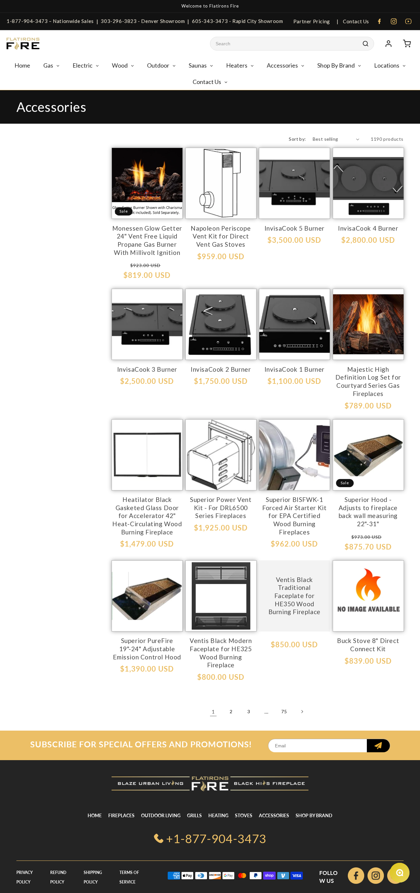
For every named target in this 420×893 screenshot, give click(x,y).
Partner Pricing (311, 21)
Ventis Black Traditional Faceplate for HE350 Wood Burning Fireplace (294, 595)
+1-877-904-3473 (216, 838)
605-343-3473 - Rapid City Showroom (237, 21)
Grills (194, 815)
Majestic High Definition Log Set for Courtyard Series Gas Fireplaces (368, 381)
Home (95, 815)
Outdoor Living (160, 815)
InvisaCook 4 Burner (368, 228)
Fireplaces (121, 815)
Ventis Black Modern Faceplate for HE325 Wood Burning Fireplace (221, 653)
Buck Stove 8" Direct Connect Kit (368, 645)
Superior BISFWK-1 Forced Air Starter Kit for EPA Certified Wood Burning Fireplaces (294, 516)
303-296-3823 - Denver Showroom (143, 21)
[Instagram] (393, 21)
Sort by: (297, 139)
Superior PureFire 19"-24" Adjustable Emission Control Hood (147, 648)
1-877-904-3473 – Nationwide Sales (50, 21)
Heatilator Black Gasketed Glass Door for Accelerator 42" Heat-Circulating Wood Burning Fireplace (147, 516)
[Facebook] (379, 21)
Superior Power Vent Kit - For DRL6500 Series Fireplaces (220, 507)
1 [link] (213, 711)
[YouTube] (408, 21)
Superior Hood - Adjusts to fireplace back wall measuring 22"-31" (368, 512)
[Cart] (406, 43)
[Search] (365, 44)
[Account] (388, 43)
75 (284, 711)
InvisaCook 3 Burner (147, 369)
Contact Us (355, 21)
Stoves (243, 815)
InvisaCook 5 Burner (294, 228)
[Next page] (302, 711)
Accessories (274, 815)
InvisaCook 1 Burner (294, 369)
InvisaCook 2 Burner (221, 369)
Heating (218, 815)
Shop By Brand (314, 815)
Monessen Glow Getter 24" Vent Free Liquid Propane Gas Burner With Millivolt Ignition (147, 240)
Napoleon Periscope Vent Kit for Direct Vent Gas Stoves (221, 236)
